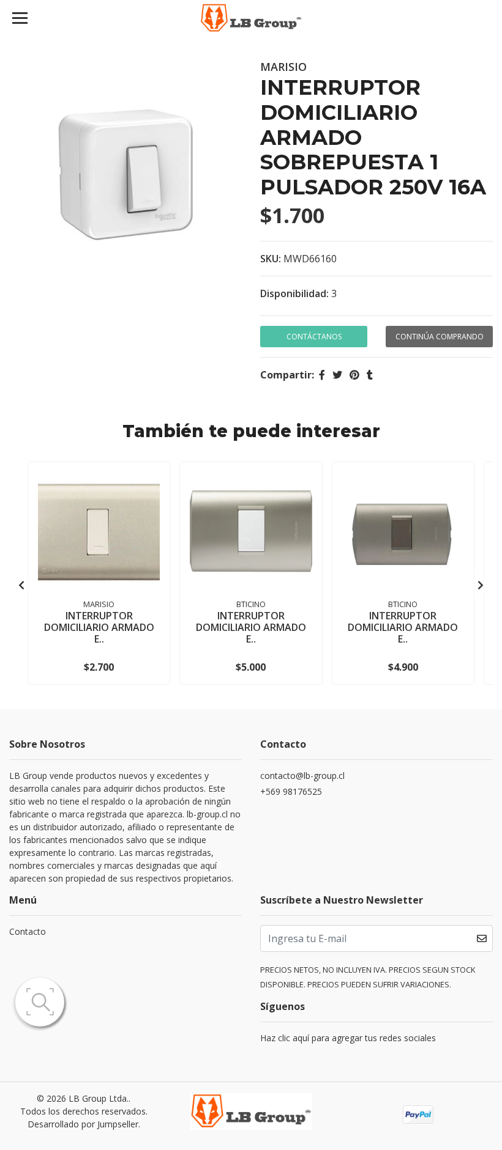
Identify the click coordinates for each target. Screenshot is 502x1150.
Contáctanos (314, 336)
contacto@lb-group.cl (302, 775)
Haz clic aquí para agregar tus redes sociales (348, 1038)
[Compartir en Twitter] (337, 374)
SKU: (270, 258)
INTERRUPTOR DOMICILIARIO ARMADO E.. (99, 627)
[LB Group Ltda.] (251, 18)
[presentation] (21, 585)
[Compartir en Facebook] (322, 374)
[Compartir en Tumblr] (370, 374)
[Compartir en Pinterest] (354, 374)
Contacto (27, 931)
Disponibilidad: (294, 293)
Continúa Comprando (439, 336)
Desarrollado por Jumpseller (83, 1124)
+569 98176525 (291, 791)
